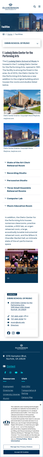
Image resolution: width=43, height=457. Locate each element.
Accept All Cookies (21, 452)
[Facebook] (5, 372)
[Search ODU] (35, 6)
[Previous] (7, 258)
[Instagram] (10, 372)
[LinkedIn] (22, 372)
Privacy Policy (21, 439)
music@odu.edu (18, 322)
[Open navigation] (39, 6)
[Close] (40, 404)
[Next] (36, 258)
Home (9, 34)
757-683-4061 (17, 316)
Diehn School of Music (17, 43)
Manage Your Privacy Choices (21, 447)
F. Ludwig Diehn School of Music (22, 61)
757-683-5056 (17, 319)
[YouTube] (16, 372)
